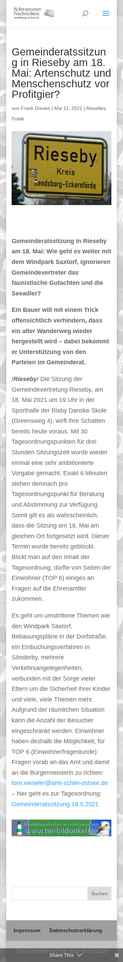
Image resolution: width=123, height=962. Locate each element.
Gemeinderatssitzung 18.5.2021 (55, 804)
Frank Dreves (35, 108)
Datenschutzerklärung (75, 930)
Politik (18, 119)
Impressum (27, 930)
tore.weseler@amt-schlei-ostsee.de (60, 783)
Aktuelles (96, 108)
